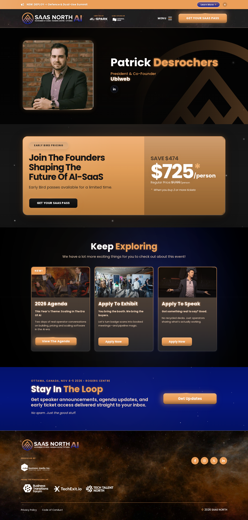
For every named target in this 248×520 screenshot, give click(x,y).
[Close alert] (225, 4)
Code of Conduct (52, 510)
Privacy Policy (29, 510)
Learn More (207, 4)
